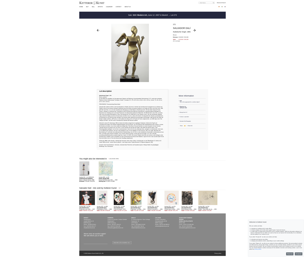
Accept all (298, 254)
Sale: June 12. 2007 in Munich (148, 15)
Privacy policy (217, 253)
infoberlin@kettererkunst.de (138, 227)
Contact (118, 6)
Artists (100, 6)
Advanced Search (221, 2)
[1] (98, 30)
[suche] (214, 2)
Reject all (289, 254)
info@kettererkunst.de (89, 227)
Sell (93, 6)
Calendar (109, 6)
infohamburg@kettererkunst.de (115, 227)
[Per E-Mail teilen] (184, 125)
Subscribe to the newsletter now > (122, 242)
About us (128, 6)
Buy (87, 6)
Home (81, 6)
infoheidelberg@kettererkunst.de (187, 227)
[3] (194, 30)
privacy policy (257, 249)
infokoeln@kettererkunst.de (162, 226)
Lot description (105, 91)
